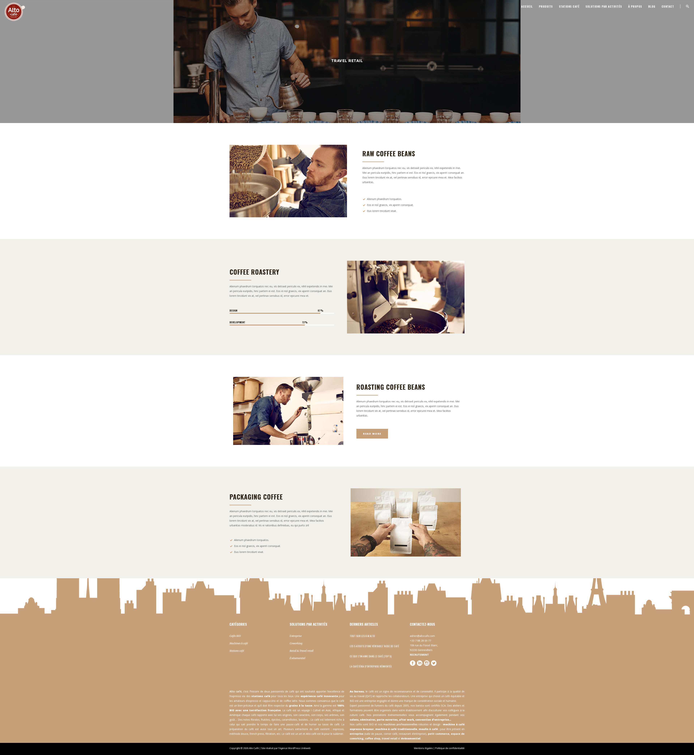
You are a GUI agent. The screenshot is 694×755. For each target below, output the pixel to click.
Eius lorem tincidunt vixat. (382, 211)
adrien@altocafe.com (422, 636)
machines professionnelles (400, 724)
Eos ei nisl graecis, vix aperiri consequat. (390, 205)
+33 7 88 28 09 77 (420, 640)
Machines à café (239, 643)
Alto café (235, 691)
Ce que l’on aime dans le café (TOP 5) (371, 656)
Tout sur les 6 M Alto (362, 636)
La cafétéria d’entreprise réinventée (371, 666)
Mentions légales (423, 748)
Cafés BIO (235, 636)
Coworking (296, 643)
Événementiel (297, 658)
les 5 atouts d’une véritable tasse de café (374, 646)
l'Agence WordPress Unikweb (294, 748)
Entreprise (296, 636)
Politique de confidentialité (449, 748)
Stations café (237, 650)
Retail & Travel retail (301, 650)
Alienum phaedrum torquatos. (384, 199)
